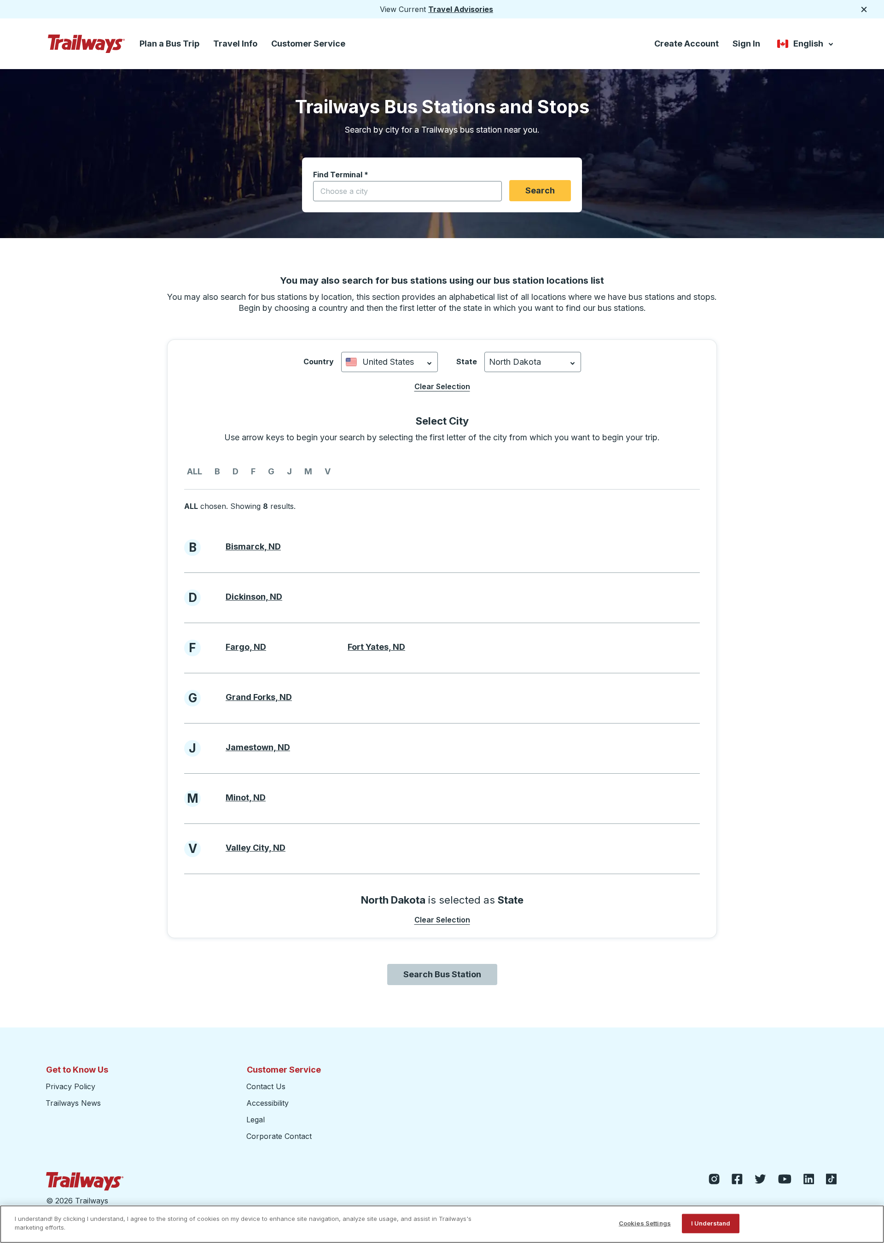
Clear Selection (442, 386)
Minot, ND (246, 797)
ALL (194, 471)
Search (540, 190)
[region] (442, 1224)
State (466, 361)
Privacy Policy (70, 1086)
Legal (255, 1119)
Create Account (686, 43)
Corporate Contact (279, 1136)
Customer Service (308, 43)
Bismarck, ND (253, 546)
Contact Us (265, 1086)
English (806, 45)
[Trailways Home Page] (86, 44)
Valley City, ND (255, 847)
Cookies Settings (645, 1223)
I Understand (711, 1223)
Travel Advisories (460, 9)
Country (318, 361)
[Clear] (491, 191)
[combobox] (407, 191)
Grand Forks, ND (259, 697)
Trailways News (73, 1103)
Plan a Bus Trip (169, 43)
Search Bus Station (442, 974)
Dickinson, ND (254, 596)
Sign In (746, 43)
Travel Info (235, 43)
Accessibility (267, 1103)
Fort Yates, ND (376, 647)
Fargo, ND (246, 647)
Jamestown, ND (258, 747)
